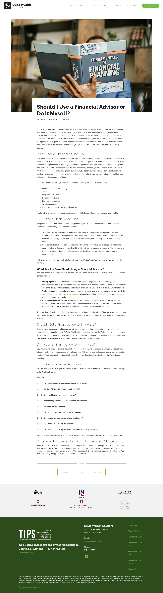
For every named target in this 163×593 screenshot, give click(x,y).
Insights (70, 119)
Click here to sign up (27, 552)
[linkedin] (86, 556)
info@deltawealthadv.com (94, 541)
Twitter (81, 472)
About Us (74, 5)
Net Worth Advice (100, 5)
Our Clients (85, 5)
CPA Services (116, 5)
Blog (126, 5)
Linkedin (98, 472)
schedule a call (114, 451)
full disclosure (37, 582)
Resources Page (43, 451)
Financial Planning (57, 119)
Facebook (65, 472)
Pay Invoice (135, 5)
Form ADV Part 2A (135, 537)
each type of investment (68, 294)
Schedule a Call (151, 5)
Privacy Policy (133, 531)
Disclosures (132, 525)
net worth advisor (83, 135)
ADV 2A (40, 263)
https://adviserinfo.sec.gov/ (70, 582)
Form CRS (132, 569)
